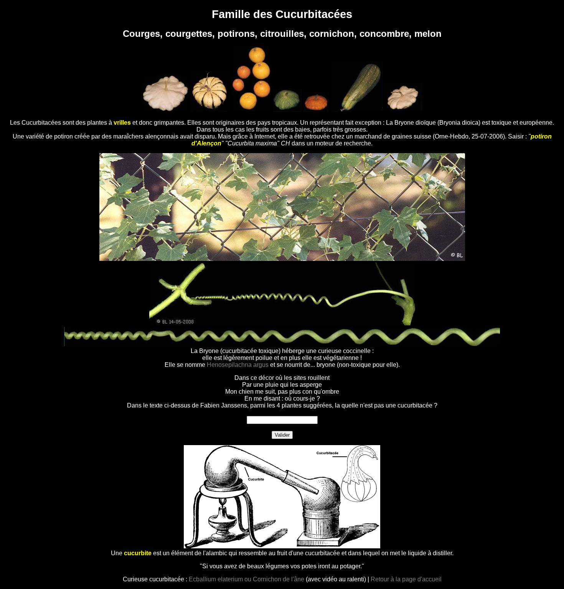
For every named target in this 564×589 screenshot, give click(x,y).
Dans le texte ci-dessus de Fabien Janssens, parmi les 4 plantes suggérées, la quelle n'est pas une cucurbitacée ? (282, 405)
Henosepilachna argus (238, 364)
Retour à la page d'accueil (406, 579)
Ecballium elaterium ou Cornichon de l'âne (246, 579)
